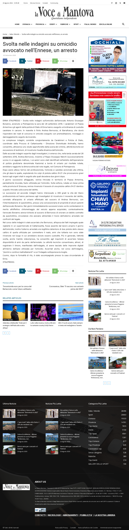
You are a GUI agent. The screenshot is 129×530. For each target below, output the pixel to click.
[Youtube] (124, 3)
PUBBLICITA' (86, 515)
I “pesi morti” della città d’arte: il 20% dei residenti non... (117, 350)
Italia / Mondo (90, 24)
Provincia (40, 24)
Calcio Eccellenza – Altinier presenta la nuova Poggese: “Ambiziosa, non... (114, 304)
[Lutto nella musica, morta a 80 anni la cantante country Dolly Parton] (43, 312)
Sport (76, 24)
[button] (123, 24)
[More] (73, 61)
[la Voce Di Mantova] (64, 13)
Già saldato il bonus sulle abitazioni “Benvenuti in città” (97, 350)
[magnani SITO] (107, 176)
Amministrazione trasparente (110, 528)
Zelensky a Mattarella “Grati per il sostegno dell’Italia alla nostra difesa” (14, 325)
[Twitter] (120, 3)
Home (26, 3)
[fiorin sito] (107, 246)
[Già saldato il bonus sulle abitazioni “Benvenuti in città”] (94, 281)
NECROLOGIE (54, 515)
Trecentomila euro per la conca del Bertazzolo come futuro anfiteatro (17, 287)
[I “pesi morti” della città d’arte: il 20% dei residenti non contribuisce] (94, 293)
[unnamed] (107, 231)
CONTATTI (40, 515)
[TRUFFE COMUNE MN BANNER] (107, 126)
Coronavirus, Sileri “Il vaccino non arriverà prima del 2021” (66, 287)
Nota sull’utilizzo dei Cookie (88, 528)
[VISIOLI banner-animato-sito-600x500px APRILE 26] (107, 211)
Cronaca (26, 24)
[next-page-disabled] (8, 333)
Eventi (52, 24)
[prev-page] (4, 333)
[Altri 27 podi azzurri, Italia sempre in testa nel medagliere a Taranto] (70, 312)
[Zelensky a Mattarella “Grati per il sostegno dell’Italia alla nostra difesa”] (15, 312)
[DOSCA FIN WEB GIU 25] (107, 72)
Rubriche (64, 24)
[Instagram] (116, 3)
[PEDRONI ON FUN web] (107, 87)
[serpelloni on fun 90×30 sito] (107, 261)
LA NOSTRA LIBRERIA (105, 515)
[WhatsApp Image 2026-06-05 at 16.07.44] (107, 161)
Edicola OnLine (35, 3)
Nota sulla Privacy (61, 528)
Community (54, 3)
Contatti (45, 3)
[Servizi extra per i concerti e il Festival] (94, 317)
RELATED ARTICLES (12, 298)
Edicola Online (105, 24)
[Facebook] (112, 3)
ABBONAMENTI (70, 515)
